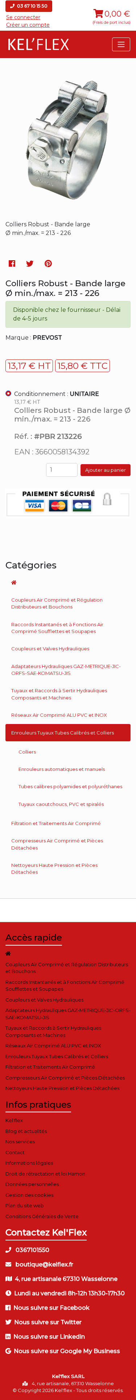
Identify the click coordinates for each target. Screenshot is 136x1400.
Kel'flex (14, 1120)
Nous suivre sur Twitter (48, 1322)
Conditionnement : (56, 394)
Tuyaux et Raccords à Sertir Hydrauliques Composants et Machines (59, 694)
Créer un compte (28, 25)
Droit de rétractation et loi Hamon (45, 1174)
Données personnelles (32, 1184)
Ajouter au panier (105, 470)
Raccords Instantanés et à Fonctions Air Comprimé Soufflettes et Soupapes (57, 628)
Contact (15, 1152)
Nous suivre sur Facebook (51, 1307)
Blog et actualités (26, 1131)
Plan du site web (24, 1205)
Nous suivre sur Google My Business (67, 1351)
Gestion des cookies (29, 1195)
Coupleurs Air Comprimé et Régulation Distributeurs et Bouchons (57, 603)
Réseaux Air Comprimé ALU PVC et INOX (59, 715)
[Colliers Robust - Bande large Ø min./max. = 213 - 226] (68, 207)
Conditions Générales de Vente (42, 1216)
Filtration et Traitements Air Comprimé (56, 823)
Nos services (20, 1141)
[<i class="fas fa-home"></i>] (68, 582)
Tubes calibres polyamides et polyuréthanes (70, 786)
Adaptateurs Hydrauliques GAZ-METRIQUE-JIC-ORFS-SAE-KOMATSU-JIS (66, 669)
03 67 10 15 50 (32, 6)
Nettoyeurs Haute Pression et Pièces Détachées (54, 868)
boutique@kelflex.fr (43, 1264)
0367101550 (31, 1250)
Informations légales (29, 1163)
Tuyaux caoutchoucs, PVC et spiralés (61, 804)
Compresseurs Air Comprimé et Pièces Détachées (57, 844)
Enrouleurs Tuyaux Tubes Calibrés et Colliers (62, 733)
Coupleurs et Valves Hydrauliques (50, 648)
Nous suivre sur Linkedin (49, 1336)
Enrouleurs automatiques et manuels (61, 769)
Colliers (27, 752)
